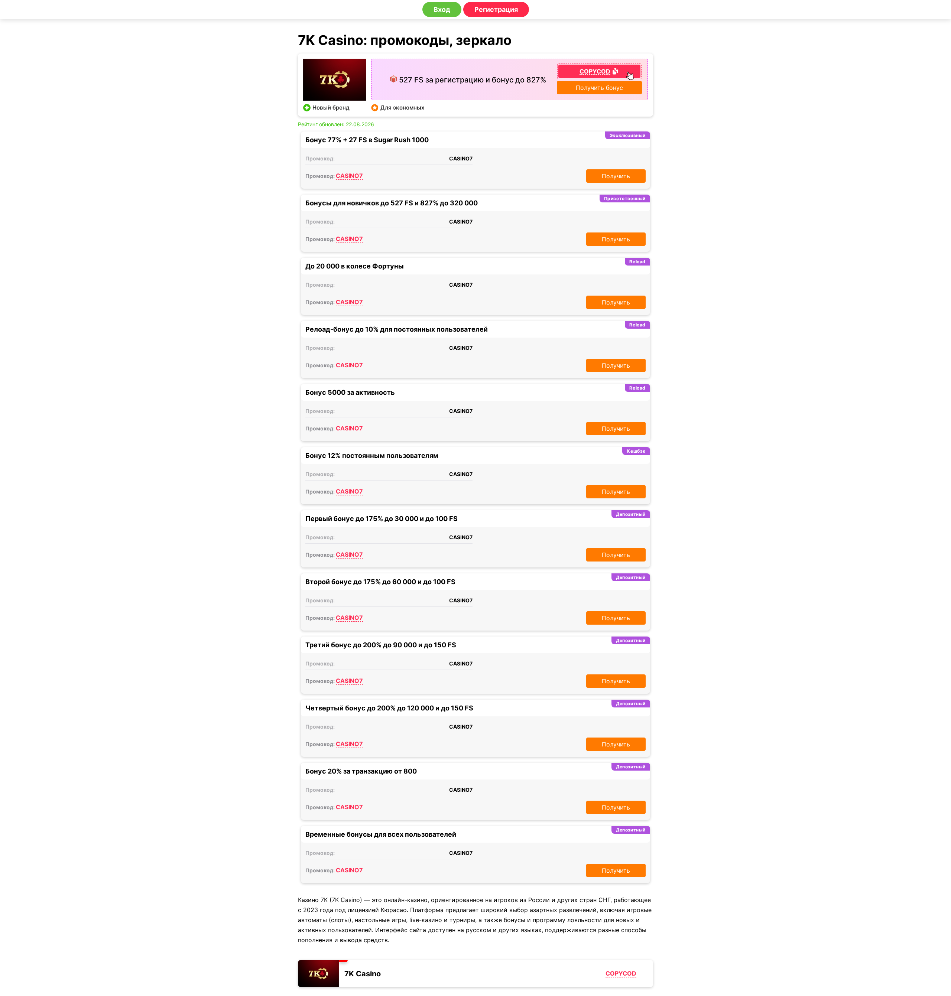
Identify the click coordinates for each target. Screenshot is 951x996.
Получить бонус (599, 87)
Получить (616, 176)
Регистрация (496, 9)
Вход (442, 9)
